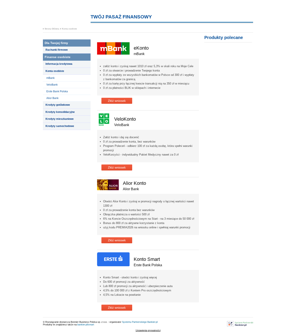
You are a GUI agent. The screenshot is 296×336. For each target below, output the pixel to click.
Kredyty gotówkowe (58, 104)
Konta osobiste (69, 29)
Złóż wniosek (117, 100)
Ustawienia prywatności (148, 330)
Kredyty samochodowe (60, 126)
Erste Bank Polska (57, 91)
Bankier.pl (152, 322)
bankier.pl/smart (85, 324)
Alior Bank (52, 98)
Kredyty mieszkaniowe (60, 118)
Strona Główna (52, 29)
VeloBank (52, 84)
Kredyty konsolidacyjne (60, 112)
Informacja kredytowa (59, 63)
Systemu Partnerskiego (134, 322)
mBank (50, 78)
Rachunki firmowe (57, 49)
